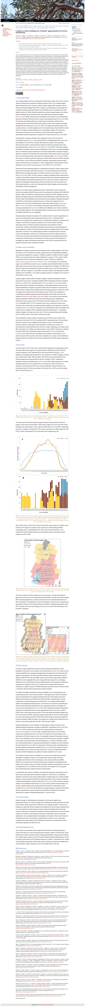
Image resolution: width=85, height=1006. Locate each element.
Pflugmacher (25, 296)
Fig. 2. (17, 515)
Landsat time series (37, 79)
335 (79, 89)
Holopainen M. (56, 35)
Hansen (31, 140)
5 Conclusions (6, 33)
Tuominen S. (44, 35)
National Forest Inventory (22, 79)
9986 (33, 23)
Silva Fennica (19, 23)
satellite (30, 79)
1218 (79, 84)
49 (81, 83)
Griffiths (35, 147)
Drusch (48, 781)
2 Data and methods (7, 29)
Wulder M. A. (31, 35)
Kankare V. (50, 35)
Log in (73, 42)
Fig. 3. (17, 588)
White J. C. (24, 35)
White (46, 147)
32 (79, 99)
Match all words (77, 30)
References (5, 35)
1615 (74, 78)
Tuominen (22, 205)
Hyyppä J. (63, 35)
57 (82, 70)
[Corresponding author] (26, 26)
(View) (22, 82)
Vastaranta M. (19, 37)
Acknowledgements (7, 34)
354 (78, 95)
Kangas (21, 175)
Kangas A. (37, 35)
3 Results (4, 30)
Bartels (45, 747)
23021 (79, 71)
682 (76, 100)
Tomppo (61, 173)
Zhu (39, 162)
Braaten (38, 296)
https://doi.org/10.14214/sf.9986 (37, 38)
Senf (42, 165)
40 (72, 89)
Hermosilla (57, 156)
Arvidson (40, 361)
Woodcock (19, 116)
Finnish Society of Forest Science (46, 1004)
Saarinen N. (18, 35)
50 (77, 77)
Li (47, 774)
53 (77, 105)
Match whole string (77, 31)
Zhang (41, 783)
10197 (74, 106)
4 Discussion (5, 32)
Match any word (77, 28)
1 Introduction (6, 28)
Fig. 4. (17, 656)
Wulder (59, 119)
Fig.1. (17, 416)
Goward (37, 708)
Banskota (34, 125)
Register (74, 37)
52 (24, 23)
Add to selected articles (64, 23)
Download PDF (41, 90)
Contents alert (75, 48)
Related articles (75, 60)
